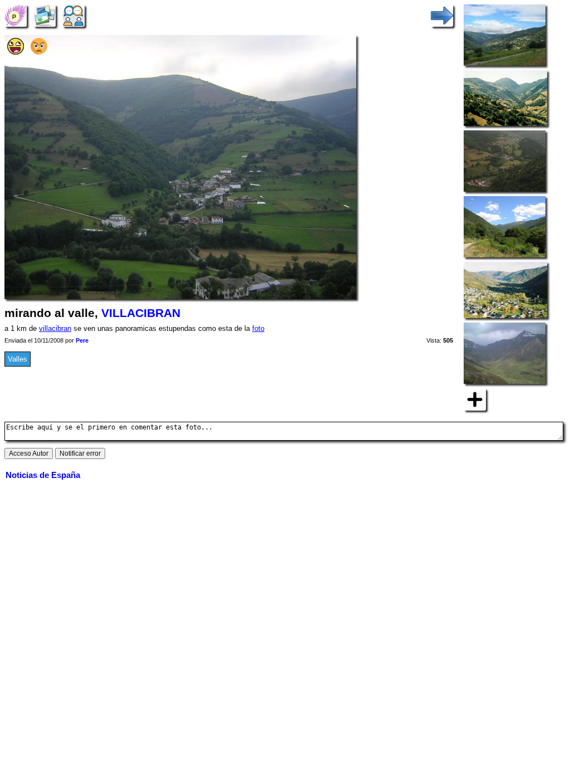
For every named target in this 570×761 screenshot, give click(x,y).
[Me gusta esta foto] (15, 52)
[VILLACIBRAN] (15, 15)
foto (258, 328)
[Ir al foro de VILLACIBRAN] (73, 15)
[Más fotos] (475, 398)
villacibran (55, 328)
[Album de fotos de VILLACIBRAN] (44, 15)
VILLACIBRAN (140, 313)
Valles (17, 359)
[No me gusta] (39, 52)
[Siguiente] (442, 15)
